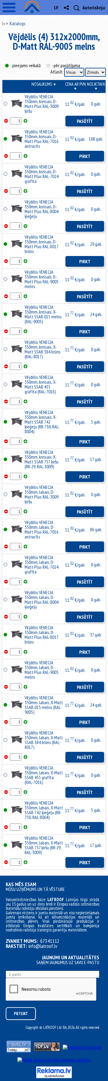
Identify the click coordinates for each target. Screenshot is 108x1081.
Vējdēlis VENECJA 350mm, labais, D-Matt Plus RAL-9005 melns (41, 670)
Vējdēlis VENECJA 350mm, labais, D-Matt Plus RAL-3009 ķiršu (41, 494)
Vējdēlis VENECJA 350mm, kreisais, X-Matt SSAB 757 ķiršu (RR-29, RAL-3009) (41, 459)
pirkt (84, 156)
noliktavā (96, 86)
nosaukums (44, 84)
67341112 (49, 941)
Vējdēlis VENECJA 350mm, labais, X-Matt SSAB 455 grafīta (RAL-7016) (44, 775)
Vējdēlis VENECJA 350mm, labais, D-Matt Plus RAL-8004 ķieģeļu (41, 599)
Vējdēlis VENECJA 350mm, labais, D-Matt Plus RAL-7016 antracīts (41, 529)
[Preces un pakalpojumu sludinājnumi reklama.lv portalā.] (54, 1077)
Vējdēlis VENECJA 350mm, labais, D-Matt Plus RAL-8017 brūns (41, 634)
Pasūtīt (85, 121)
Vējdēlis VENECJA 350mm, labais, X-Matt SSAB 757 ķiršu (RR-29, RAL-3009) (44, 845)
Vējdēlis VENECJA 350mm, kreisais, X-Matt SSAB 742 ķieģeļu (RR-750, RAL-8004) (42, 421)
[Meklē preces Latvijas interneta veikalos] (54, 1060)
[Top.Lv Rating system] (47, 1050)
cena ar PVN (75, 86)
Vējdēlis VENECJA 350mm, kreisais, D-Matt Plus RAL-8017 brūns (41, 244)
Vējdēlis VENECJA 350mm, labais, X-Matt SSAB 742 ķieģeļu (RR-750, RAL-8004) (44, 810)
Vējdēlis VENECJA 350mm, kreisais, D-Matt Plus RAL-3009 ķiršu (41, 104)
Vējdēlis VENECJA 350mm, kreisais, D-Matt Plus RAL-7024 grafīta (41, 174)
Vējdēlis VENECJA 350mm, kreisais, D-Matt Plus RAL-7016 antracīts (41, 139)
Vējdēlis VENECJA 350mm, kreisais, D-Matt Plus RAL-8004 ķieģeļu (41, 209)
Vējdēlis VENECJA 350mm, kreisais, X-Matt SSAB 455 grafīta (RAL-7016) (41, 384)
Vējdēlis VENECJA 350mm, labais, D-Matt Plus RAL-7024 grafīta (41, 564)
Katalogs (18, 23)
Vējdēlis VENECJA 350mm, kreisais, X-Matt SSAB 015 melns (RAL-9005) (43, 314)
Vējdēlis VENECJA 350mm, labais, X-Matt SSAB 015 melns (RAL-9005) (44, 705)
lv (56, 7)
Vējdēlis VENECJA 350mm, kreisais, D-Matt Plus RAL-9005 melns (41, 279)
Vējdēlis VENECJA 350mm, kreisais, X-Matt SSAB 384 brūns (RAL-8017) (43, 349)
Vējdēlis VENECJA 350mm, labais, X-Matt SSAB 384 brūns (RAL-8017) (44, 740)
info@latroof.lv (42, 946)
